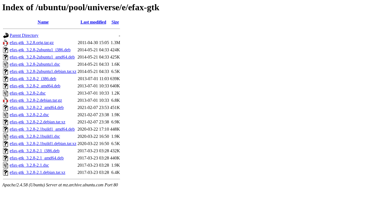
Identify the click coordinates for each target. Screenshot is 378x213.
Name (43, 22)
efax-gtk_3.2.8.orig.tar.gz (32, 42)
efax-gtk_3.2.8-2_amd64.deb (35, 85)
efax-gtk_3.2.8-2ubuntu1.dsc (35, 64)
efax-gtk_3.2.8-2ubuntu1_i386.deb (40, 49)
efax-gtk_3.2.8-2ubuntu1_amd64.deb (42, 57)
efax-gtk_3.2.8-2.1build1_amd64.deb (42, 129)
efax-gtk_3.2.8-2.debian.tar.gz (36, 100)
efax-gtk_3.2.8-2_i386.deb (33, 78)
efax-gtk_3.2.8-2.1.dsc (29, 165)
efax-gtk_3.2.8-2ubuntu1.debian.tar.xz (43, 71)
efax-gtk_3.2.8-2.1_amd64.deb (37, 158)
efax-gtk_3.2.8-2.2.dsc (29, 114)
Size (115, 22)
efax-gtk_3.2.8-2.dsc (28, 93)
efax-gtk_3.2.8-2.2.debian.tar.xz (37, 122)
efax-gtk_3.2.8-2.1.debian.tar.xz (37, 172)
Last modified (93, 22)
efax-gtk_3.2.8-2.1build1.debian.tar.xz (43, 143)
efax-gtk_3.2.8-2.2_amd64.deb (37, 107)
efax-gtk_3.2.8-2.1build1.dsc (35, 136)
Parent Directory (24, 35)
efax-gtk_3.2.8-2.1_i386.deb (34, 150)
